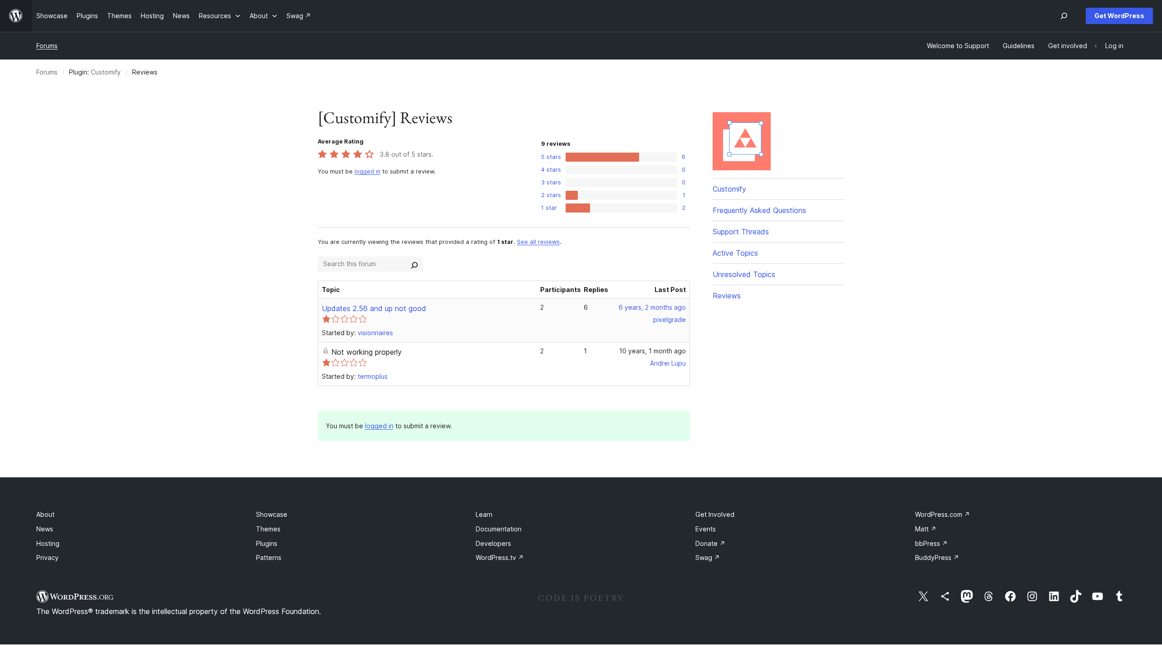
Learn (484, 514)
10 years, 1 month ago (652, 351)
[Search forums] (414, 264)
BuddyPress (937, 557)
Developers (493, 543)
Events (705, 529)
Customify (106, 72)
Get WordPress (1119, 16)
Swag (707, 557)
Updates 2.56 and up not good (374, 308)
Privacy (47, 557)
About (45, 514)
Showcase (271, 514)
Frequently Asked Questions (759, 210)
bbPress (931, 543)
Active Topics (735, 253)
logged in (367, 171)
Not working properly (366, 352)
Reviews (727, 295)
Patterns (268, 557)
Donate (710, 543)
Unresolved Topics (744, 274)
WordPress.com (942, 514)
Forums (47, 46)
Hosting (47, 543)
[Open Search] (1064, 16)
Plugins (266, 543)
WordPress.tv (500, 557)
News (44, 529)
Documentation (499, 529)
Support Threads (741, 231)
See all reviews (538, 241)
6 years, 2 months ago (652, 307)
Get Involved (714, 514)
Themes (268, 529)
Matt (925, 529)
